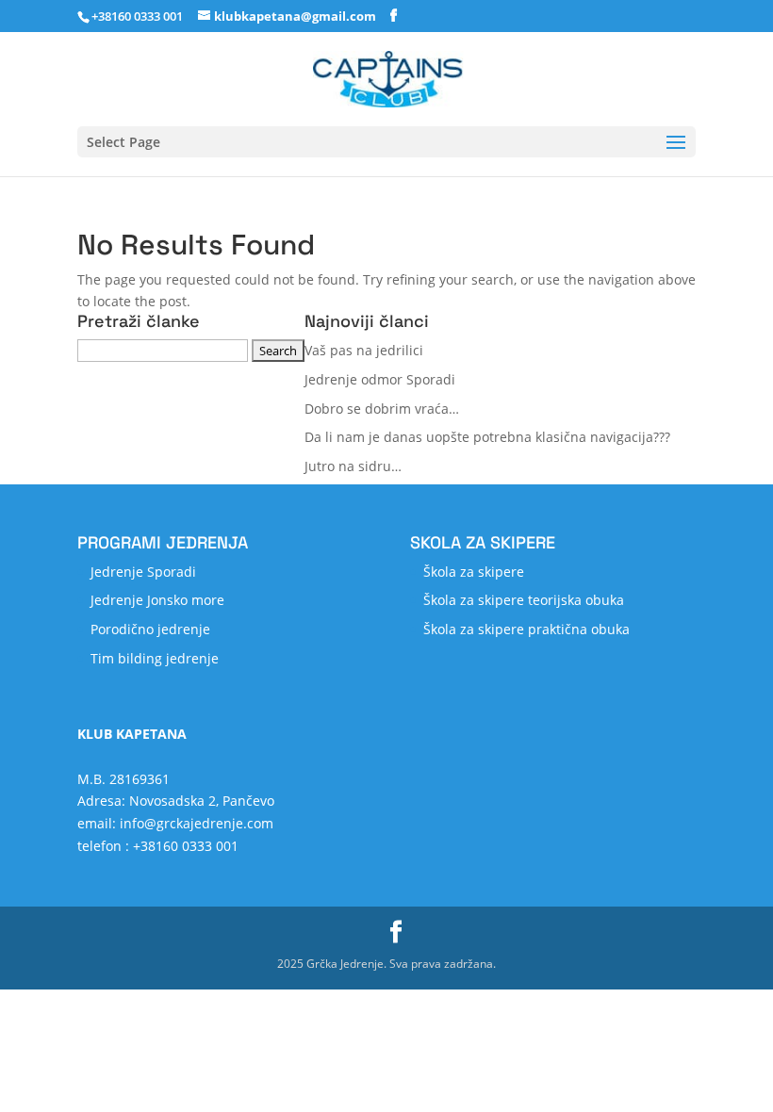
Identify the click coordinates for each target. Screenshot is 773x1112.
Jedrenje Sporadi (143, 572)
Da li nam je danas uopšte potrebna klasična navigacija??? (487, 437)
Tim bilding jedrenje (154, 658)
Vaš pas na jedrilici (363, 350)
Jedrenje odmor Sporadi (379, 379)
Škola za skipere (473, 572)
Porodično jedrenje (150, 629)
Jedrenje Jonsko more (157, 600)
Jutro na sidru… (353, 466)
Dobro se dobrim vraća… (381, 408)
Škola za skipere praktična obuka (526, 629)
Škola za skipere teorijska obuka (523, 600)
